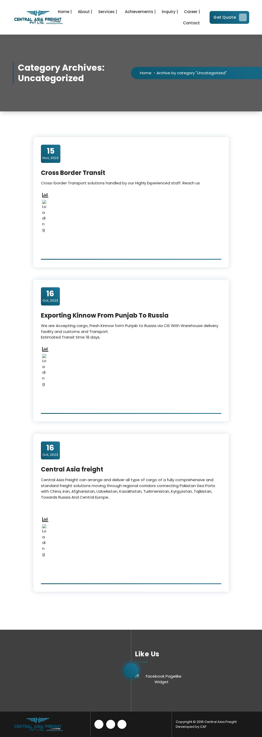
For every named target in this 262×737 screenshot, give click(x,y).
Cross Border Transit (73, 173)
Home (145, 73)
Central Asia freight (72, 469)
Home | (65, 11)
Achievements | (140, 11)
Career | (192, 11)
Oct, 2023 (50, 296)
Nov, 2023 (50, 153)
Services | (107, 11)
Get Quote (224, 17)
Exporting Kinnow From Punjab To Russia (105, 315)
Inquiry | (170, 11)
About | (85, 11)
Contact (191, 23)
